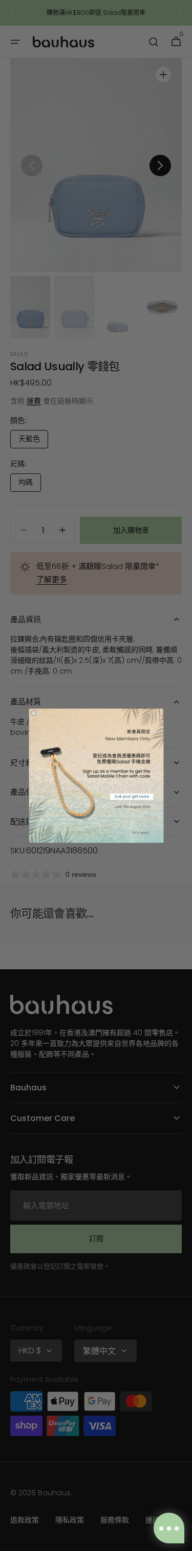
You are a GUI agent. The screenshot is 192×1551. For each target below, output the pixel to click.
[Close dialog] (33, 713)
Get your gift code (131, 796)
